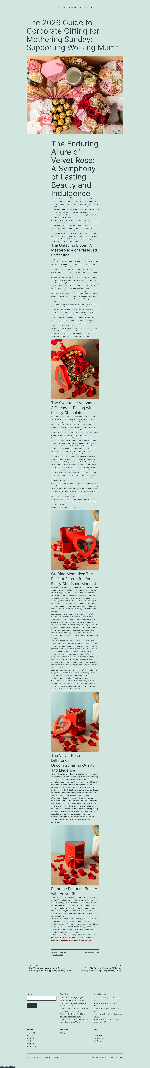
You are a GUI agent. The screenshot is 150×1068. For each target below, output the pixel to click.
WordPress (119, 1057)
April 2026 (30, 1041)
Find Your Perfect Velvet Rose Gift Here (66, 689)
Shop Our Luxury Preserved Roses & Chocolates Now (71, 940)
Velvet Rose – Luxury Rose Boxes (43, 1057)
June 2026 (30, 1038)
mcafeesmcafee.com (7, 1067)
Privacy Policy (96, 1057)
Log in (96, 1033)
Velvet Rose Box (58, 955)
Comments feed (99, 1038)
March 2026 (31, 1043)
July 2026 (30, 1035)
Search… (29, 994)
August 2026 (31, 1033)
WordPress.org (99, 1041)
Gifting (97, 952)
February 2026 (31, 1046)
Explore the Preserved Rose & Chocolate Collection (70, 336)
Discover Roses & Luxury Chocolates (64, 507)
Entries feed (98, 1035)
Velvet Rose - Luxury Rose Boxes (75, 7)
